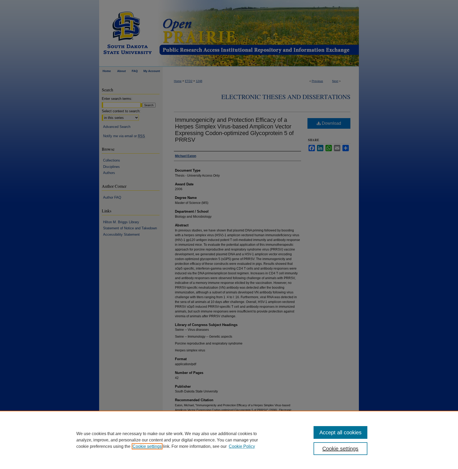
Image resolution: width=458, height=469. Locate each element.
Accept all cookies (340, 432)
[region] (229, 440)
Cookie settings (147, 446)
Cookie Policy (242, 446)
